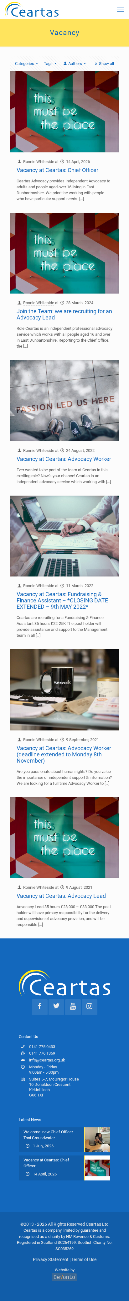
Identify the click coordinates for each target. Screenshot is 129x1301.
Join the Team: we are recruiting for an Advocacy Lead (64, 314)
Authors (75, 63)
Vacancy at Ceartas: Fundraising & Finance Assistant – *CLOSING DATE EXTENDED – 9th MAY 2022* (62, 600)
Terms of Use (83, 1259)
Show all (106, 63)
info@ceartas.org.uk (47, 1060)
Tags (48, 63)
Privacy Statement (51, 1259)
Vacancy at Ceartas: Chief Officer (57, 170)
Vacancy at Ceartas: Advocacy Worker (64, 459)
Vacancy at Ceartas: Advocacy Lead (61, 896)
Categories (24, 63)
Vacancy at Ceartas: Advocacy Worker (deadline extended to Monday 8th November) (64, 754)
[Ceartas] (32, 9)
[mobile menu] (120, 9)
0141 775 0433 (42, 1046)
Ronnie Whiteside (38, 161)
